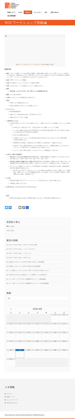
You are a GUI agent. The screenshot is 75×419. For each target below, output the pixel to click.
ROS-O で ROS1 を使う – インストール (20, 253)
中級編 (12, 183)
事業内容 (28, 12)
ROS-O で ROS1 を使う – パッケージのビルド (22, 249)
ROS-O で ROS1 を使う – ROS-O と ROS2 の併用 (23, 245)
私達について (11, 12)
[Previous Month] (11, 309)
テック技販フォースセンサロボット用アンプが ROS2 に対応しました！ (29, 270)
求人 (46, 12)
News (20, 12)
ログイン (9, 394)
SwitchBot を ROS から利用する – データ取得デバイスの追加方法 (28, 275)
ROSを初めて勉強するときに (52, 198)
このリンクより (15, 97)
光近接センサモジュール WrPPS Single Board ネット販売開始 (26, 262)
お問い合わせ (54, 12)
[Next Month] (64, 309)
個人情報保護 (11, 16)
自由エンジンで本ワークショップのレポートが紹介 (31, 64)
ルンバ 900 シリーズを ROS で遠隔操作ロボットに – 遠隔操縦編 (27, 279)
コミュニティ (38, 12)
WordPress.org (12, 403)
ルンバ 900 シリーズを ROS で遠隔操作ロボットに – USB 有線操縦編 (29, 283)
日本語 (12, 230)
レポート (35, 77)
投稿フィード (11, 397)
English (12, 226)
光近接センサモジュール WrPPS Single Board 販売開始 (24, 266)
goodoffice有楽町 (21, 91)
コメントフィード (12, 400)
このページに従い (18, 150)
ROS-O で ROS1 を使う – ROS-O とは (19, 257)
